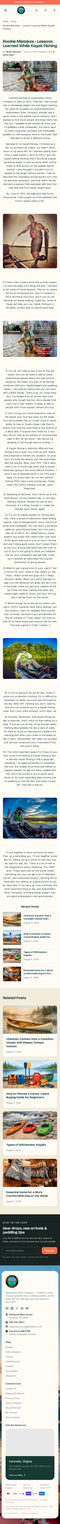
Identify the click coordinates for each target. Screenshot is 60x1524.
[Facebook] (7, 1308)
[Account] (54, 10)
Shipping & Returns (15, 1393)
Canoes (9, 1356)
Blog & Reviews (13, 1408)
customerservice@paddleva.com (25, 1326)
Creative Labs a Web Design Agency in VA (29, 1507)
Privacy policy (12, 1513)
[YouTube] (27, 1308)
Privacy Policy (13, 1398)
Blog (14, 21)
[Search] (36, 10)
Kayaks (9, 1347)
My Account (11, 1412)
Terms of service (29, 1513)
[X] (17, 1308)
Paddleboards (13, 1361)
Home (6, 21)
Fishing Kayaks (13, 1352)
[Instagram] (12, 1308)
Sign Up (49, 1250)
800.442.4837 (17, 1322)
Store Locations (13, 1403)
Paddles (10, 1366)
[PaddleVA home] (21, 10)
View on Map (16, 1475)
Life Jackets (12, 1371)
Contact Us (11, 1388)
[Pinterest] (22, 1308)
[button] (45, 10)
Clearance (11, 1376)
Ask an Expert (12, 1417)
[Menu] (6, 10)
